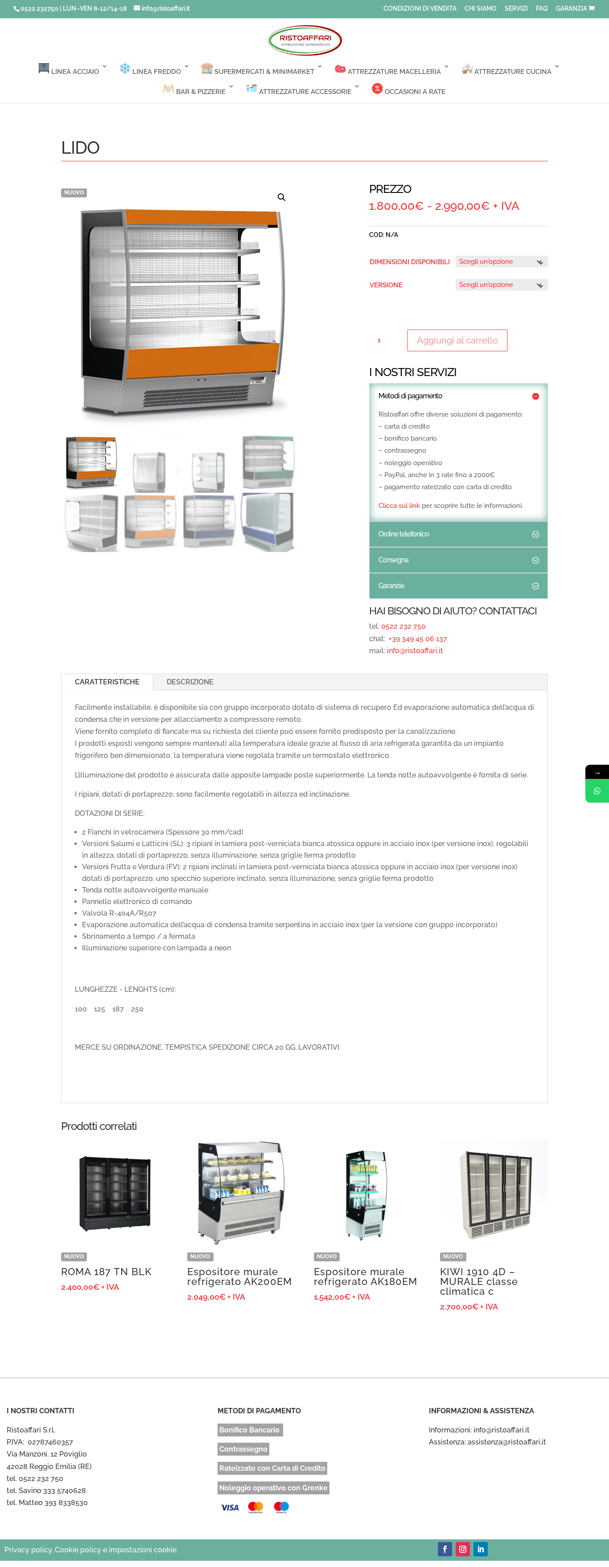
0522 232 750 (403, 626)
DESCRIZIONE (190, 682)
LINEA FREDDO (156, 72)
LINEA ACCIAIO (74, 72)
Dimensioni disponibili (410, 262)
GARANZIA (571, 8)
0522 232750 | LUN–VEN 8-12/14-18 (74, 8)
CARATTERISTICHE (107, 682)
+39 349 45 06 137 (417, 638)
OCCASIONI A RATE (414, 92)
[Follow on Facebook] (445, 1549)
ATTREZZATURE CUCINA (512, 72)
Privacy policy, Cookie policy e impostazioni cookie (90, 1550)
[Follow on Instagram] (463, 1549)
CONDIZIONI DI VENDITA (420, 8)
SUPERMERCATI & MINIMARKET (263, 72)
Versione (386, 285)
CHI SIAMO (481, 8)
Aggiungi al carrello (457, 340)
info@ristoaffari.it (415, 650)
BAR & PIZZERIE (200, 92)
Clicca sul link (399, 506)
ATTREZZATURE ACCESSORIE (304, 92)
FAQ (542, 8)
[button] (282, 197)
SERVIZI (516, 8)
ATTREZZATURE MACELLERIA (393, 72)
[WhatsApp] (597, 790)
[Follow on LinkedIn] (480, 1549)
